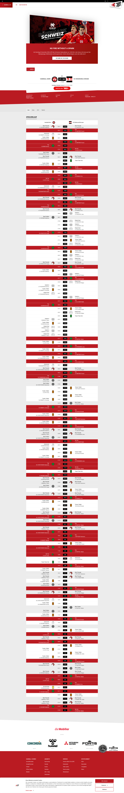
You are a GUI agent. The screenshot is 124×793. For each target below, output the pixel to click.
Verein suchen (66, 769)
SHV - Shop (47, 771)
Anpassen (103, 785)
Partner (27, 766)
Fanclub (46, 764)
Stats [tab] (33, 110)
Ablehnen (104, 789)
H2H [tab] (38, 110)
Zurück (31, 69)
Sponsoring (47, 761)
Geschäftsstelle (29, 761)
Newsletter (83, 764)
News (82, 769)
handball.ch (7, 4)
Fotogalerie (84, 766)
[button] (16, 5)
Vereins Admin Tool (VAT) (68, 761)
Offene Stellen (29, 769)
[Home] (2, 1)
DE (105, 1)
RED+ (82, 761)
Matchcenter (23, 4)
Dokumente (65, 764)
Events (46, 766)
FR (107, 1)
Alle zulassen (104, 781)
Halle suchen (66, 766)
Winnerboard (66, 771)
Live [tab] (28, 110)
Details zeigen (29, 790)
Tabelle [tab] (43, 110)
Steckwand (47, 774)
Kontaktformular (29, 764)
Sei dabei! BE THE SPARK (62, 58)
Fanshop (46, 769)
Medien (28, 771)
